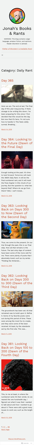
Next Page (5, 429)
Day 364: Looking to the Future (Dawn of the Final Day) (16, 143)
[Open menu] (2, 55)
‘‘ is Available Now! (17, 49)
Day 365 (7, 80)
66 (9, 427)
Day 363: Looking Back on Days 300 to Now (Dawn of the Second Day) (15, 211)
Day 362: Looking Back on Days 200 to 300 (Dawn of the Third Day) (16, 281)
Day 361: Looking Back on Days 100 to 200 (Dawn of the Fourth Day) (16, 349)
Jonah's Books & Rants (17, 31)
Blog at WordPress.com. (17, 439)
